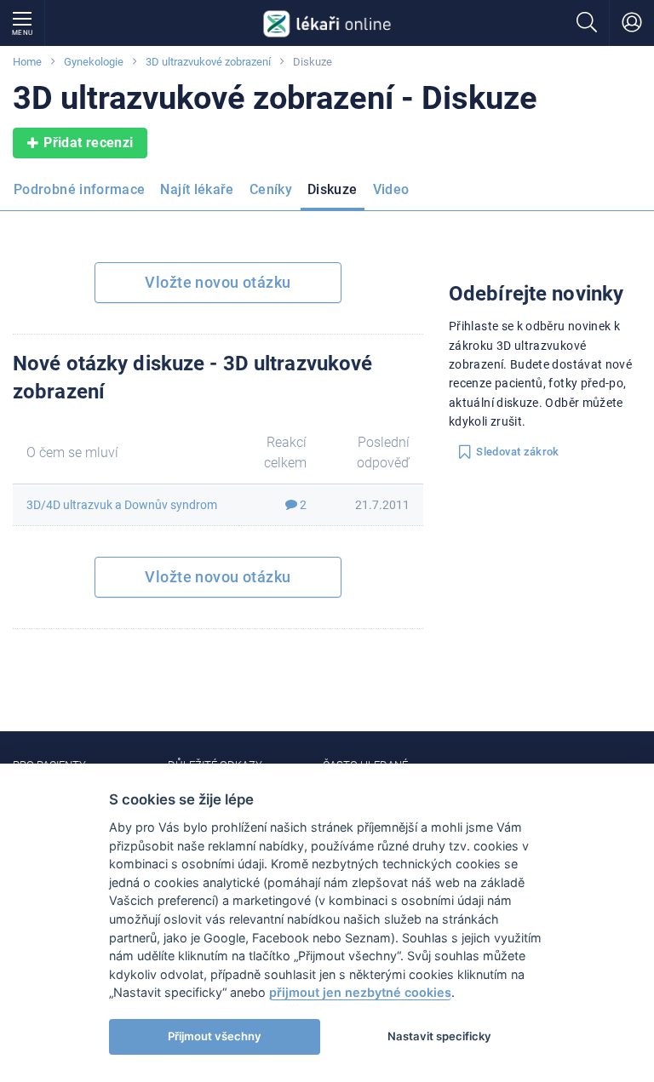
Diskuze (332, 189)
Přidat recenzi (88, 143)
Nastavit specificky (439, 1036)
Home (27, 61)
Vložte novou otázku (217, 282)
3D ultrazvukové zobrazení (208, 61)
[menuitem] (82, 195)
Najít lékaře (196, 189)
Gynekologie (93, 61)
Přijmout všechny (214, 1036)
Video (391, 189)
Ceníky (271, 189)
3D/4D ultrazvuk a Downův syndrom (121, 505)
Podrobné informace (79, 189)
